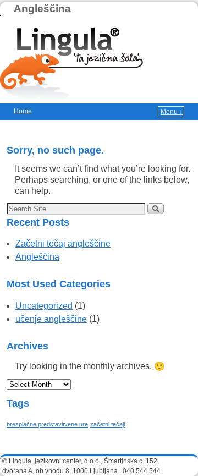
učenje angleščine (51, 319)
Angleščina (42, 8)
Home (23, 111)
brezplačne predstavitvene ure (47, 424)
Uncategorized (44, 305)
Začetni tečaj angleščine (63, 243)
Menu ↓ (172, 112)
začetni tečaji (107, 424)
